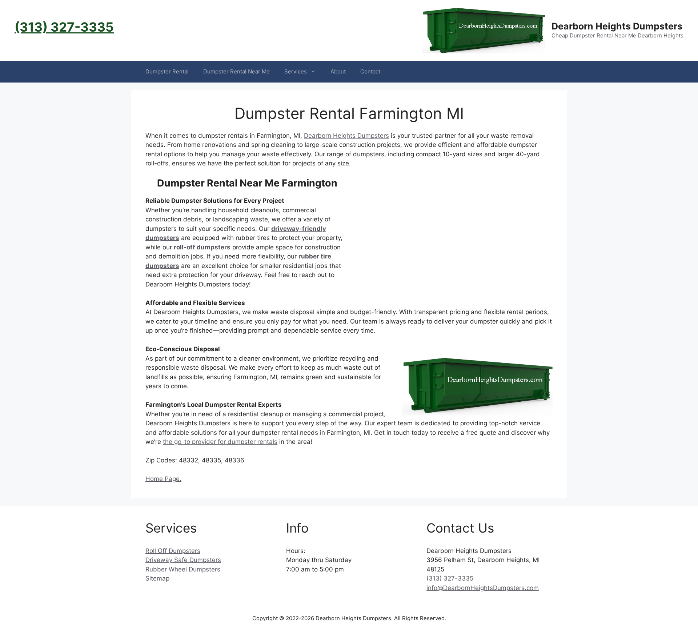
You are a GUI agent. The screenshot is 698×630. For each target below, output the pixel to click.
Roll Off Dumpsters (172, 550)
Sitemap (157, 578)
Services (295, 71)
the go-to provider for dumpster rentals (220, 441)
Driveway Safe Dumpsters (183, 559)
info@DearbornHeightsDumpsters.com (482, 587)
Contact (370, 71)
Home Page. (163, 478)
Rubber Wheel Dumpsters (182, 569)
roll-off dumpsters (202, 247)
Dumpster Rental (167, 71)
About (338, 71)
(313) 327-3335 (64, 27)
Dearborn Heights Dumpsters (616, 26)
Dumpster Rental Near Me (236, 71)
